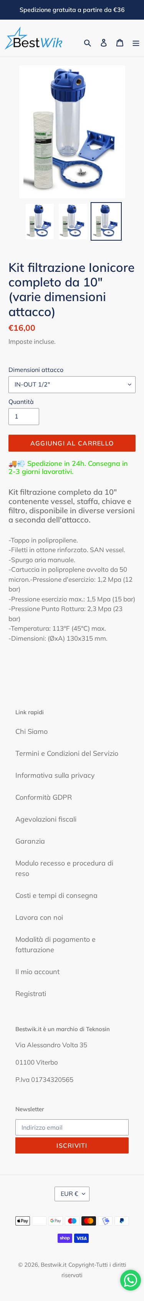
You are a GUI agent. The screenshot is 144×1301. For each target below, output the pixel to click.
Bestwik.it (53, 1264)
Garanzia (30, 841)
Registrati (30, 993)
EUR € (69, 1193)
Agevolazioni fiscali (45, 819)
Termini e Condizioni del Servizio (66, 753)
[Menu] (136, 42)
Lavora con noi (39, 917)
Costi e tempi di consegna (56, 895)
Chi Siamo (31, 731)
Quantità (21, 401)
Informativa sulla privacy (55, 775)
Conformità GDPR (43, 797)
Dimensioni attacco (35, 369)
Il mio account (37, 971)
